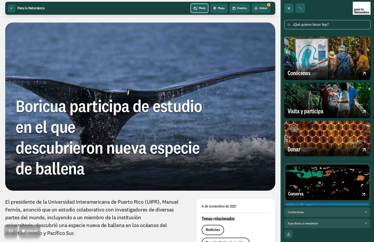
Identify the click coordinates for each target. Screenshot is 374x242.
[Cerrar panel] (289, 8)
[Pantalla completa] (300, 8)
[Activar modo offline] (288, 234)
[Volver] (12, 8)
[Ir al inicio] (362, 8)
